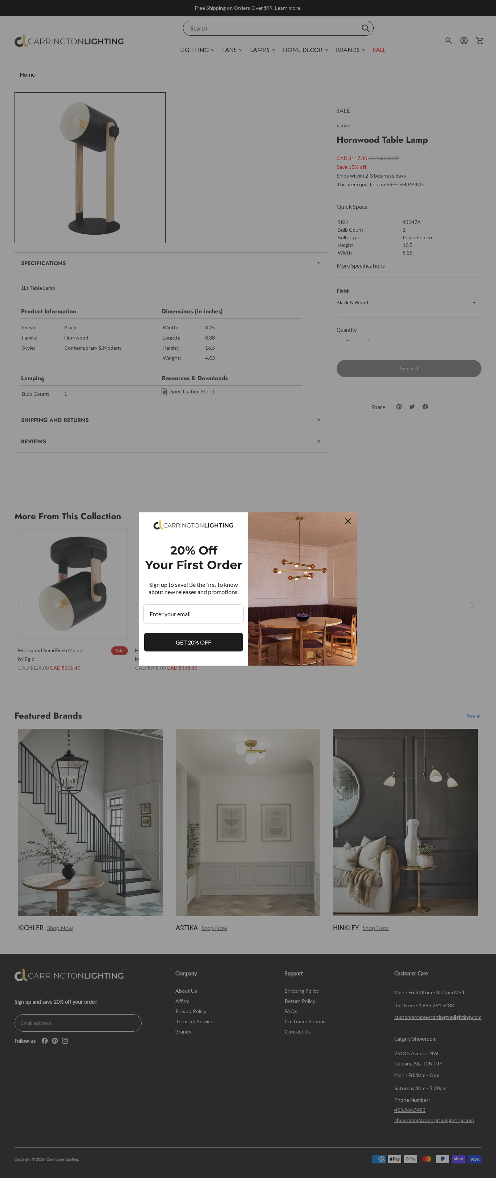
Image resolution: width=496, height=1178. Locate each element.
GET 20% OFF (193, 642)
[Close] (348, 521)
